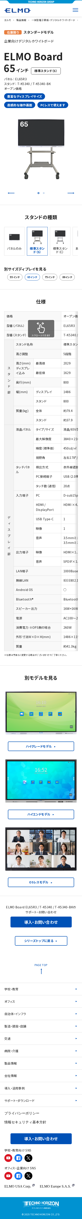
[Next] (71, 193)
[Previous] (11, 193)
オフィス (9, 1001)
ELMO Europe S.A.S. (55, 1186)
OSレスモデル (38, 882)
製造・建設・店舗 (15, 1026)
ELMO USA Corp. (17, 1186)
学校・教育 (11, 989)
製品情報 (10, 1063)
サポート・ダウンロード (19, 1100)
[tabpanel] (41, 149)
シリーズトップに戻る (38, 940)
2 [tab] (44, 193)
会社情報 (10, 1075)
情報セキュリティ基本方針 (25, 1122)
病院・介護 (11, 1051)
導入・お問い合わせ (41, 922)
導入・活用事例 (14, 1088)
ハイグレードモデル (39, 746)
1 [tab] (38, 193)
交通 (7, 1038)
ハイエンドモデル (38, 814)
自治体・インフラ (15, 1014)
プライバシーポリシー (21, 1113)
